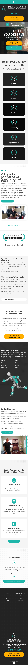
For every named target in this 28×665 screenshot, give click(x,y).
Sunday (7, 603)
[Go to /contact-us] (14, 485)
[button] (7, 201)
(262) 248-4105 (14, 650)
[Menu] (14, 663)
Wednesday (7, 596)
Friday (7, 600)
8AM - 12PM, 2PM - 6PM (20, 593)
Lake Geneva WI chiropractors (15, 195)
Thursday (7, 598)
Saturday (7, 602)
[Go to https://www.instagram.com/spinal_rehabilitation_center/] (15, 2)
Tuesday (8, 595)
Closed (20, 598)
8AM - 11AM (20, 600)
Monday (8, 593)
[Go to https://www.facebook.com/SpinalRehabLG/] (13, 2)
